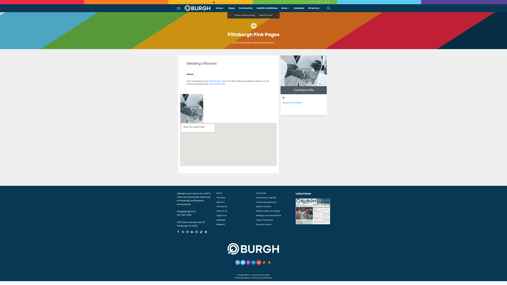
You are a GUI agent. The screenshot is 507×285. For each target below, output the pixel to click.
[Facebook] (310, 2)
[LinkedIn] (319, 2)
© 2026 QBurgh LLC (243, 278)
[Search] (328, 8)
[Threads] (328, 2)
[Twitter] (313, 2)
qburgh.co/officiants (292, 102)
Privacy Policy (258, 278)
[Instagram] (316, 2)
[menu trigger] (180, 8)
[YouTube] (322, 2)
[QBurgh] (197, 8)
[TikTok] (325, 2)
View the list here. (217, 84)
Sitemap (268, 278)
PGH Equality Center (218, 81)
